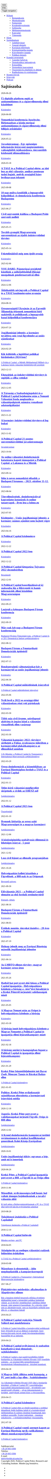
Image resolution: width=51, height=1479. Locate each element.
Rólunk (10, 15)
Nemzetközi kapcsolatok (22, 67)
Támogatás (16, 35)
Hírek (9, 38)
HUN (4, 5)
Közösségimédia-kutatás (22, 50)
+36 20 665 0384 (8, 1448)
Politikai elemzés (19, 55)
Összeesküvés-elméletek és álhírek (26, 70)
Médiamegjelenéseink (21, 30)
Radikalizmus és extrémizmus (24, 72)
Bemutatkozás (18, 18)
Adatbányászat (18, 43)
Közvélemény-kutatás (21, 52)
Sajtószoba (16, 28)
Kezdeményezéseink (21, 25)
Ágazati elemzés (19, 45)
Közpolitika (17, 65)
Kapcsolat (16, 33)
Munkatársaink (18, 20)
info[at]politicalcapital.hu (11, 1458)
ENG (4, 8)
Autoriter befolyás (19, 60)
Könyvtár (11, 77)
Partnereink (17, 23)
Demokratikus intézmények (23, 62)
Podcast (10, 80)
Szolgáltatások (13, 40)
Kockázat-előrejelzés (21, 47)
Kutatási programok (15, 57)
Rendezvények (13, 75)
